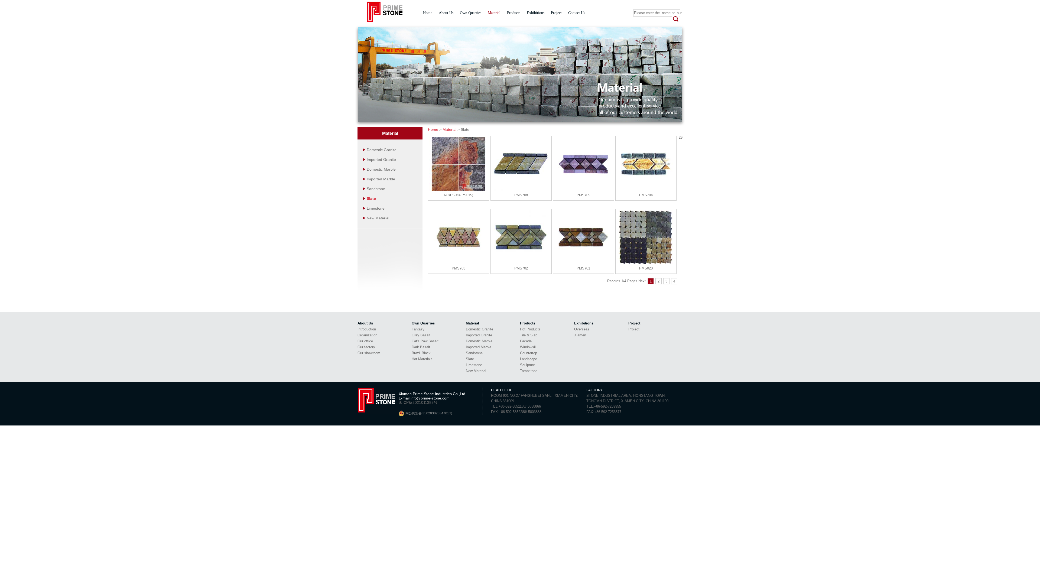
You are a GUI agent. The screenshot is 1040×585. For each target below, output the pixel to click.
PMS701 (583, 268)
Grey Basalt (421, 335)
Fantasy (418, 329)
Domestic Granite (381, 150)
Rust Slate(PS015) (458, 195)
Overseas (581, 329)
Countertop (528, 353)
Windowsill (528, 347)
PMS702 (521, 268)
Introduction (367, 329)
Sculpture (527, 365)
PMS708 (521, 195)
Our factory (366, 347)
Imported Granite (381, 159)
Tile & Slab (528, 335)
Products (513, 13)
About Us (446, 13)
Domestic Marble (381, 169)
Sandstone (375, 189)
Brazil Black (421, 353)
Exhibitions (535, 13)
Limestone (375, 208)
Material (494, 13)
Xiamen (580, 335)
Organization (367, 335)
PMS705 (583, 195)
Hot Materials (422, 359)
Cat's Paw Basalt (425, 341)
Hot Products (530, 329)
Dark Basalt (421, 347)
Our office (365, 341)
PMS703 (458, 268)
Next (642, 281)
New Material (377, 218)
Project (556, 13)
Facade (526, 341)
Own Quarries (470, 13)
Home (427, 13)
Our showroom (369, 353)
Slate (371, 198)
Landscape (528, 359)
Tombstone (528, 371)
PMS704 (646, 195)
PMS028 (646, 268)
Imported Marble (380, 179)
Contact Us (576, 13)
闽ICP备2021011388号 (418, 402)
